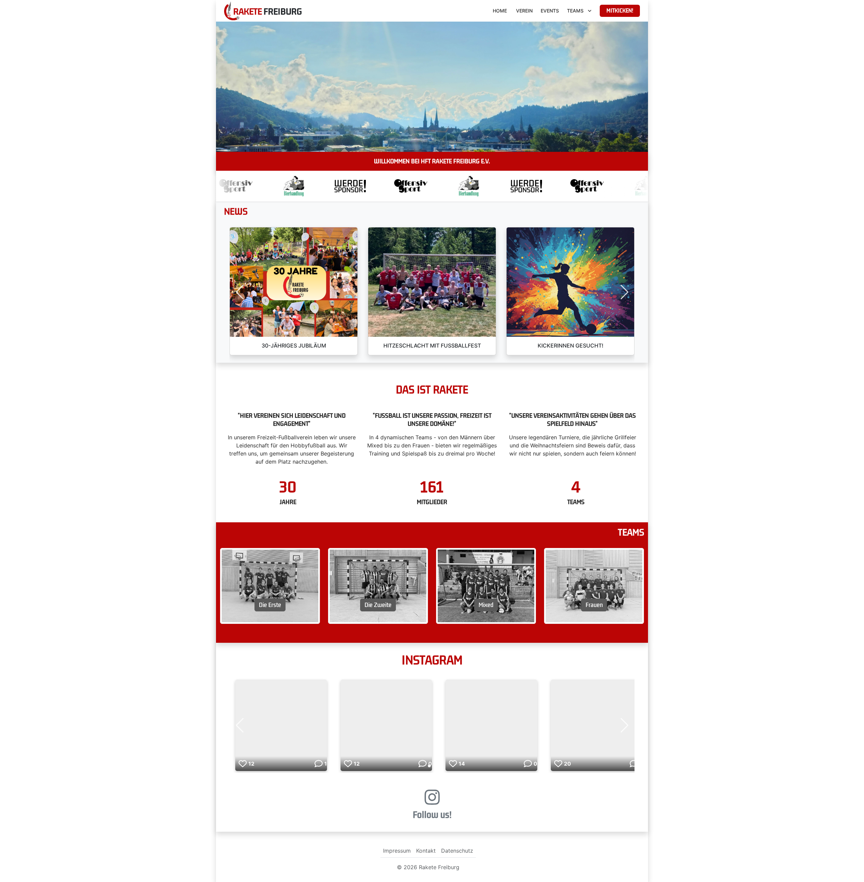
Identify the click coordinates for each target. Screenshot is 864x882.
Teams (575, 10)
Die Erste (270, 605)
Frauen (594, 605)
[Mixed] (486, 585)
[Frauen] (594, 585)
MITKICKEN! (619, 11)
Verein (524, 10)
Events (550, 10)
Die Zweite (378, 605)
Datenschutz (457, 850)
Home (500, 10)
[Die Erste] (270, 585)
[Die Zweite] (378, 585)
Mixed (486, 605)
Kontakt (426, 850)
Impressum (397, 850)
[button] (239, 292)
